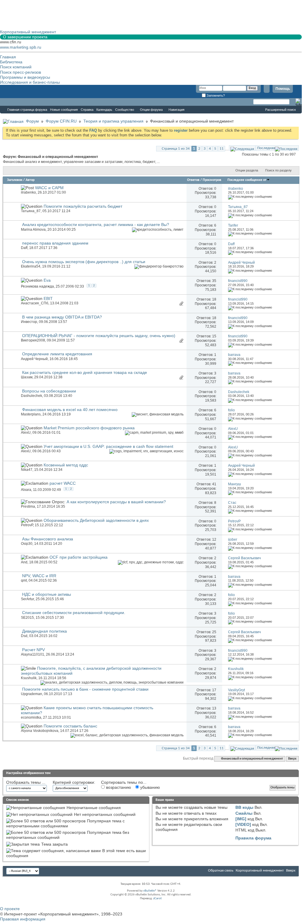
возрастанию (118, 787)
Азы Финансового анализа (47, 539)
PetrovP (27, 525)
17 (214, 690)
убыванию (149, 787)
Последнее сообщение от (246, 180)
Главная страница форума (27, 109)
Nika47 (26, 470)
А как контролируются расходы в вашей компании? (116, 501)
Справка (87, 109)
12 (214, 539)
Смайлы (244, 813)
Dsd (24, 636)
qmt (24, 580)
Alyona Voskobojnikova (39, 731)
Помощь (282, 89)
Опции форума (151, 109)
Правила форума (253, 838)
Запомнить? (215, 95)
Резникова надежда (37, 286)
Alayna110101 (32, 654)
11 (222, 149)
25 (214, 632)
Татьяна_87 (31, 211)
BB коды (244, 807)
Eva (47, 280)
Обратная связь (220, 870)
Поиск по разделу (278, 170)
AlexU (26, 432)
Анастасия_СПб (34, 303)
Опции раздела (246, 170)
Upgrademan (31, 694)
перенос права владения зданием (55, 243)
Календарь (104, 109)
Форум (12, 102)
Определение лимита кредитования (57, 354)
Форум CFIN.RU (61, 121)
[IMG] (240, 818)
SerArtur (27, 599)
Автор (30, 180)
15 (214, 336)
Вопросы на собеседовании (49, 391)
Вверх (292, 758)
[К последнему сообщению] (250, 196)
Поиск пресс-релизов (20, 72)
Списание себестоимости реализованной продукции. (73, 612)
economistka (31, 717)
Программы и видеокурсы (25, 77)
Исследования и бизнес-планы (30, 82)
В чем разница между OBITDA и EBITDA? (62, 317)
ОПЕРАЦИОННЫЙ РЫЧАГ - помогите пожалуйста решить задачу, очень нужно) (98, 335)
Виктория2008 (33, 340)
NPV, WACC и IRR (39, 575)
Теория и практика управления (113, 121)
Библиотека (11, 62)
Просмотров (212, 180)
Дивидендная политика (44, 631)
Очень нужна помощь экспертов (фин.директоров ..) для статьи (83, 261)
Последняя (266, 148)
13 (214, 708)
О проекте (10, 908)
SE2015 (27, 618)
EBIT (48, 298)
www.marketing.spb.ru (20, 47)
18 (214, 299)
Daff (24, 248)
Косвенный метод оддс (66, 465)
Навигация (176, 109)
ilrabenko (28, 192)
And (24, 562)
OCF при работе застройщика (78, 557)
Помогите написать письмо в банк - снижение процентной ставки (85, 689)
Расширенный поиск (280, 109)
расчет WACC (62, 483)
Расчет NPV (33, 649)
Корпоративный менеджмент (260, 870)
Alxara (26, 490)
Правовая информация (22, 919)
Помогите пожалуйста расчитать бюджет (83, 206)
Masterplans (31, 414)
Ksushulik (29, 678)
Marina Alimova (33, 229)
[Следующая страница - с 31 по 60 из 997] (242, 148)
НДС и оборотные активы (46, 594)
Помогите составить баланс (70, 726)
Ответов (193, 180)
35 (214, 281)
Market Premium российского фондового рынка (89, 427)
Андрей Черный (34, 359)
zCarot (157, 898)
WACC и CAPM (49, 187)
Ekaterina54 (30, 266)
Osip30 (26, 544)
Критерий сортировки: (74, 782)
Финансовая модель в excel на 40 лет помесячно (70, 409)
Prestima (28, 506)
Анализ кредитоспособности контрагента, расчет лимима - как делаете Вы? (95, 224)
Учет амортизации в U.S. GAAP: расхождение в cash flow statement (108, 446)
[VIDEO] (243, 824)
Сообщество (124, 109)
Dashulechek (31, 396)
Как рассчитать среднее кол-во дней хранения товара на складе (84, 372)
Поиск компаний (16, 67)
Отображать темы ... (25, 782)
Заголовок (14, 180)
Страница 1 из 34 (176, 149)
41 (214, 484)
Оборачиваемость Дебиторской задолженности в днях (96, 520)
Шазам (26, 377)
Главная (8, 57)
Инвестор (29, 322)
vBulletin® (150, 890)
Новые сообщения (64, 109)
